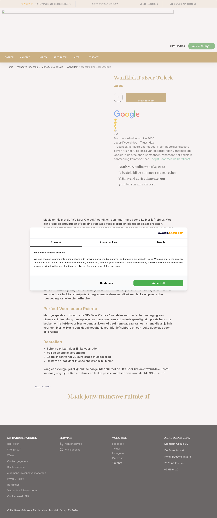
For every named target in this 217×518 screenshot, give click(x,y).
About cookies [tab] (108, 242)
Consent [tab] (56, 242)
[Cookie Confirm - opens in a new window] (170, 233)
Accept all (158, 283)
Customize (107, 283)
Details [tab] (161, 242)
